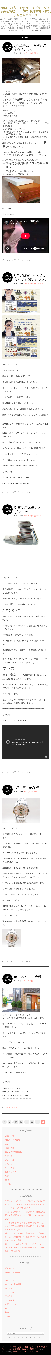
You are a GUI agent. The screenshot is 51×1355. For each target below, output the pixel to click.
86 (16, 1122)
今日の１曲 (28, 53)
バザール (8, 1156)
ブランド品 (9, 1160)
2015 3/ (8, 47)
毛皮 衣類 (9, 1148)
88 (27, 1122)
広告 (7, 1144)
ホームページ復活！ (29, 977)
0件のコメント (11, 1107)
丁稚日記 (8, 1164)
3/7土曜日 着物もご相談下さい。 (30, 47)
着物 (36, 53)
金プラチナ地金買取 (13, 1152)
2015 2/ (8, 509)
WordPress (17, 1351)
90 (37, 1122)
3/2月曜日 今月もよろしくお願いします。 (31, 277)
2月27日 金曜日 (26, 788)
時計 (26, 791)
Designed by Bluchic (30, 1351)
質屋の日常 (38, 283)
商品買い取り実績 (12, 1140)
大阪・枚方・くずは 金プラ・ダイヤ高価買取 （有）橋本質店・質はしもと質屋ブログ (25, 11)
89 (32, 1122)
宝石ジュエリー (11, 1172)
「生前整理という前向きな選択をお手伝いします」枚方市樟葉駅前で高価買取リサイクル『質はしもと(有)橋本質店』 (25, 1226)
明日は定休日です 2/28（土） (29, 509)
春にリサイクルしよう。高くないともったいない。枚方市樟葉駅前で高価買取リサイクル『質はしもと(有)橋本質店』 (25, 1247)
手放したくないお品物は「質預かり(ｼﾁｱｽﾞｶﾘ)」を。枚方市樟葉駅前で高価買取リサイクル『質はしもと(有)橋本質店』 (25, 1236)
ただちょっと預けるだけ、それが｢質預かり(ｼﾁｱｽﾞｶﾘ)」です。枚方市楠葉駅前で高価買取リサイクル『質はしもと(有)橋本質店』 (25, 1204)
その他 (8, 1184)
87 (21, 1122)
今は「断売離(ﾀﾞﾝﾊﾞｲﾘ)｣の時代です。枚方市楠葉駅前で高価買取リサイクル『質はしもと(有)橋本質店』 (25, 1215)
